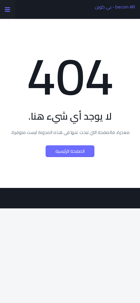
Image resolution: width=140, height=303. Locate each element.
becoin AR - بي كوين (115, 7)
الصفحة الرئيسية (70, 151)
